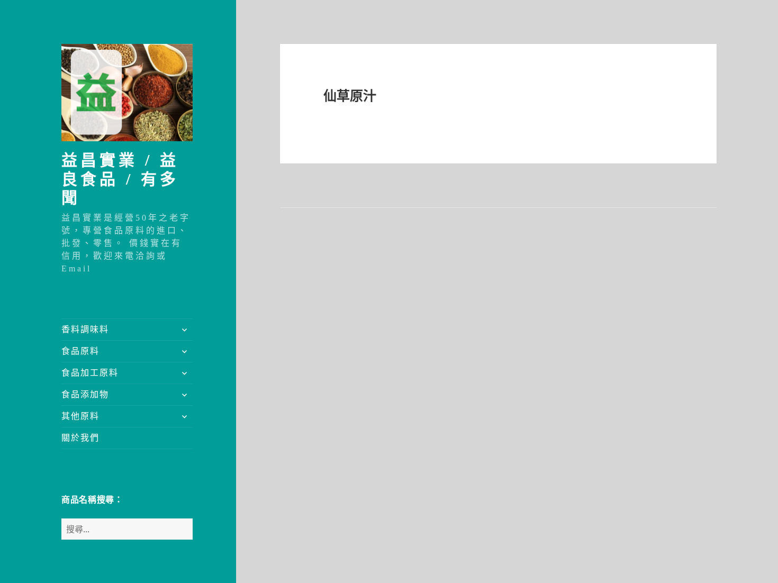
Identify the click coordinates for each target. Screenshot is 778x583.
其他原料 (80, 416)
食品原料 (80, 351)
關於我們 (80, 437)
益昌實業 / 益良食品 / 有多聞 (120, 178)
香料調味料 (85, 329)
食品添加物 (85, 394)
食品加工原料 (90, 372)
